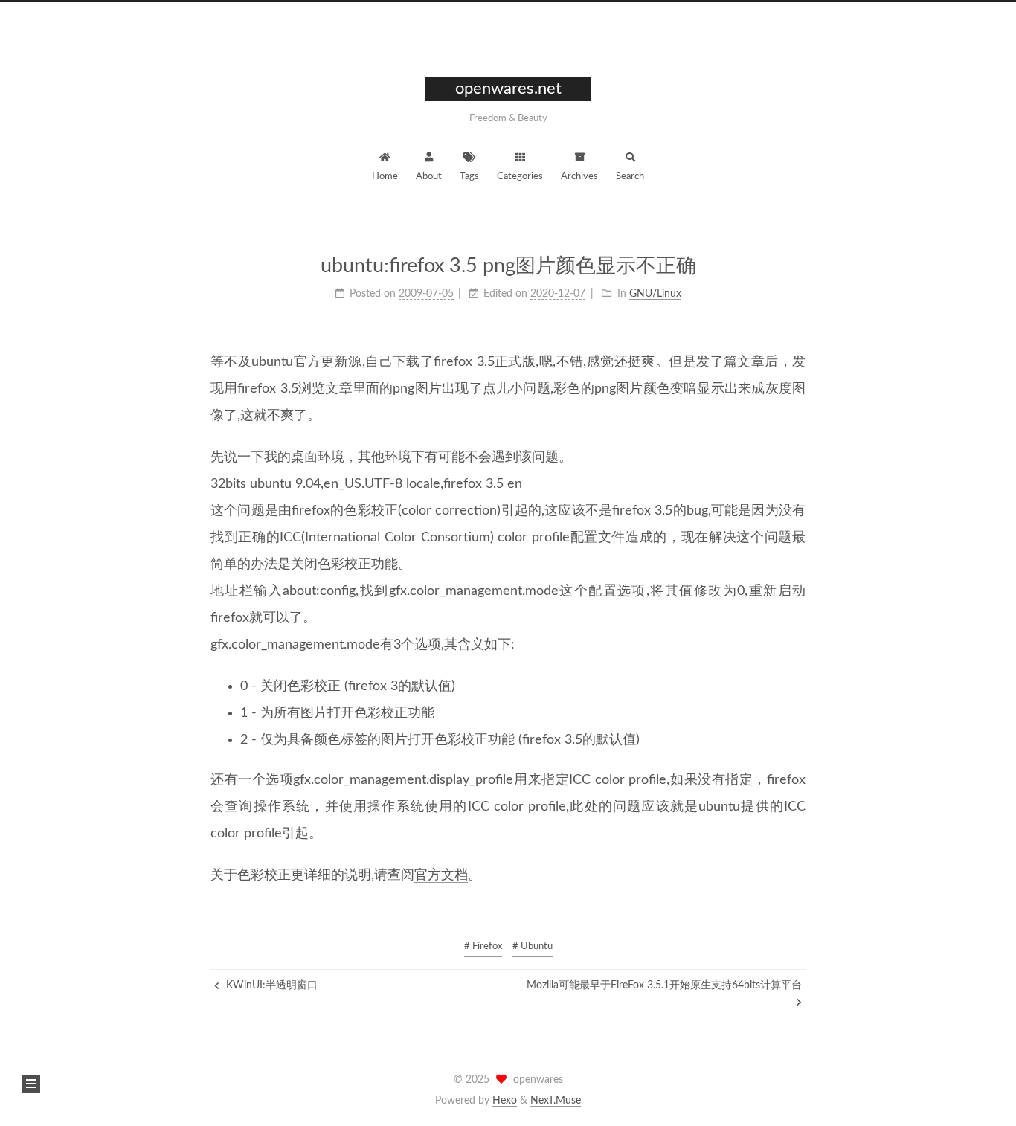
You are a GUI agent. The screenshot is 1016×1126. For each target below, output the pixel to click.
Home (385, 176)
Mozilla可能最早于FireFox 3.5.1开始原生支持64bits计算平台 (664, 985)
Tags (469, 176)
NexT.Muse (555, 1101)
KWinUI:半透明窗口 (270, 985)
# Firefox (483, 946)
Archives (579, 176)
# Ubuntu (532, 946)
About (429, 176)
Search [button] (630, 176)
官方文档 (441, 875)
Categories (520, 176)
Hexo (504, 1101)
